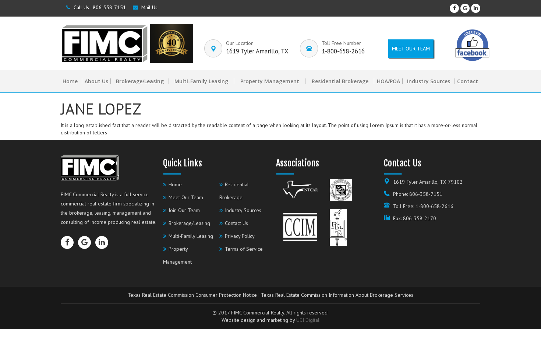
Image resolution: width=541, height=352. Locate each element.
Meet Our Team (186, 197)
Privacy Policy (240, 236)
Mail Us (149, 7)
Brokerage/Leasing (140, 81)
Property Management (269, 81)
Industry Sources (428, 81)
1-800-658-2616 (343, 51)
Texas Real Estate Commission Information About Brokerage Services (337, 295)
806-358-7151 (109, 7)
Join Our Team (184, 210)
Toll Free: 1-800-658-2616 (423, 206)
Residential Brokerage (340, 81)
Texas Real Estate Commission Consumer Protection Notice (192, 295)
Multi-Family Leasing (201, 81)
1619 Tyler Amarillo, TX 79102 (428, 182)
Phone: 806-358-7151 (417, 194)
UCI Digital (307, 320)
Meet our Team (411, 48)
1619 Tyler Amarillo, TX (257, 51)
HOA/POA (388, 81)
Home (70, 81)
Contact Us (236, 223)
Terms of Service (244, 249)
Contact (467, 81)
